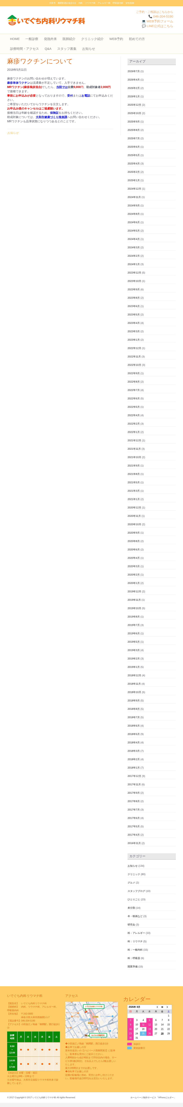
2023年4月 (134, 323)
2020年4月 (134, 557)
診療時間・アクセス (24, 49)
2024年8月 (134, 213)
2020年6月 (134, 549)
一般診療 (31, 39)
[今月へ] (162, 1007)
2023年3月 (134, 331)
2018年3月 (134, 750)
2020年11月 (134, 515)
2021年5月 (134, 482)
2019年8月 (134, 616)
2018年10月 (134, 692)
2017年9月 (134, 792)
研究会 (131, 924)
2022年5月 (134, 406)
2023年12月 (134, 272)
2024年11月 (134, 197)
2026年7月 (134, 71)
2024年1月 (134, 264)
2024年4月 (134, 239)
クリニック (134, 874)
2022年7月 (134, 390)
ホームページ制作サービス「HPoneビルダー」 (153, 1097)
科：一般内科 (135, 949)
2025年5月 (134, 155)
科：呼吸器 (134, 958)
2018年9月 (134, 700)
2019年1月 (134, 667)
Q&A (48, 49)
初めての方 (137, 39)
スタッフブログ (136, 891)
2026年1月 (134, 96)
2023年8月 (134, 297)
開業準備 (133, 966)
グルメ (131, 882)
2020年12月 (134, 507)
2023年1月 (134, 339)
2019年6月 (134, 633)
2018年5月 (134, 734)
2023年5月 (134, 314)
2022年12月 (134, 348)
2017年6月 (134, 818)
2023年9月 (134, 289)
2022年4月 (134, 415)
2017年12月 (134, 776)
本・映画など (135, 916)
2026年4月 (134, 79)
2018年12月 (134, 675)
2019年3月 (134, 650)
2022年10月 (134, 364)
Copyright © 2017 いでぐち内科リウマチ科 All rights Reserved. (45, 1097)
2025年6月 (134, 146)
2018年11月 (134, 683)
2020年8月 (134, 541)
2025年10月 (134, 113)
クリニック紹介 (92, 39)
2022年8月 (134, 381)
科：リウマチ (135, 941)
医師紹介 (69, 39)
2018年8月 (134, 708)
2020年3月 (134, 566)
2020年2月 (134, 574)
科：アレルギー (136, 933)
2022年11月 (134, 356)
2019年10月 (134, 608)
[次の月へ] (168, 1007)
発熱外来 (50, 39)
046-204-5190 (28, 1020)
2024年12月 (134, 188)
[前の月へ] (156, 1007)
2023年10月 (134, 281)
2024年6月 (134, 222)
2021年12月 (134, 440)
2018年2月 (134, 759)
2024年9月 (134, 205)
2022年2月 (134, 423)
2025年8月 (134, 130)
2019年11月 (134, 599)
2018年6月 (134, 725)
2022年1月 (134, 432)
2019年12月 (134, 591)
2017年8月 (134, 801)
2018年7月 (134, 717)
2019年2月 (134, 658)
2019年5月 (134, 641)
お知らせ (88, 49)
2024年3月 (134, 247)
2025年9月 (134, 121)
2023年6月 (134, 306)
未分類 (131, 907)
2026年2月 (134, 88)
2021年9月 (134, 465)
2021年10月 (134, 457)
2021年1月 (134, 499)
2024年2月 (134, 255)
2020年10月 (134, 524)
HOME (15, 39)
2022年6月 (134, 398)
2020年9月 (134, 532)
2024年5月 (134, 230)
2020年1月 (134, 583)
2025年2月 (134, 171)
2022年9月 (134, 373)
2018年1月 (134, 767)
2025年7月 (134, 138)
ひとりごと (134, 899)
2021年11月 (134, 448)
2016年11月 (134, 843)
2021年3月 (134, 490)
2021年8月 (134, 474)
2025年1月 (134, 180)
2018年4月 (134, 742)
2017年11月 (134, 784)
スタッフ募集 (66, 49)
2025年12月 (134, 104)
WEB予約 (116, 39)
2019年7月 (134, 625)
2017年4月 (134, 834)
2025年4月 (134, 163)
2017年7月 (134, 809)
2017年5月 (134, 826)
